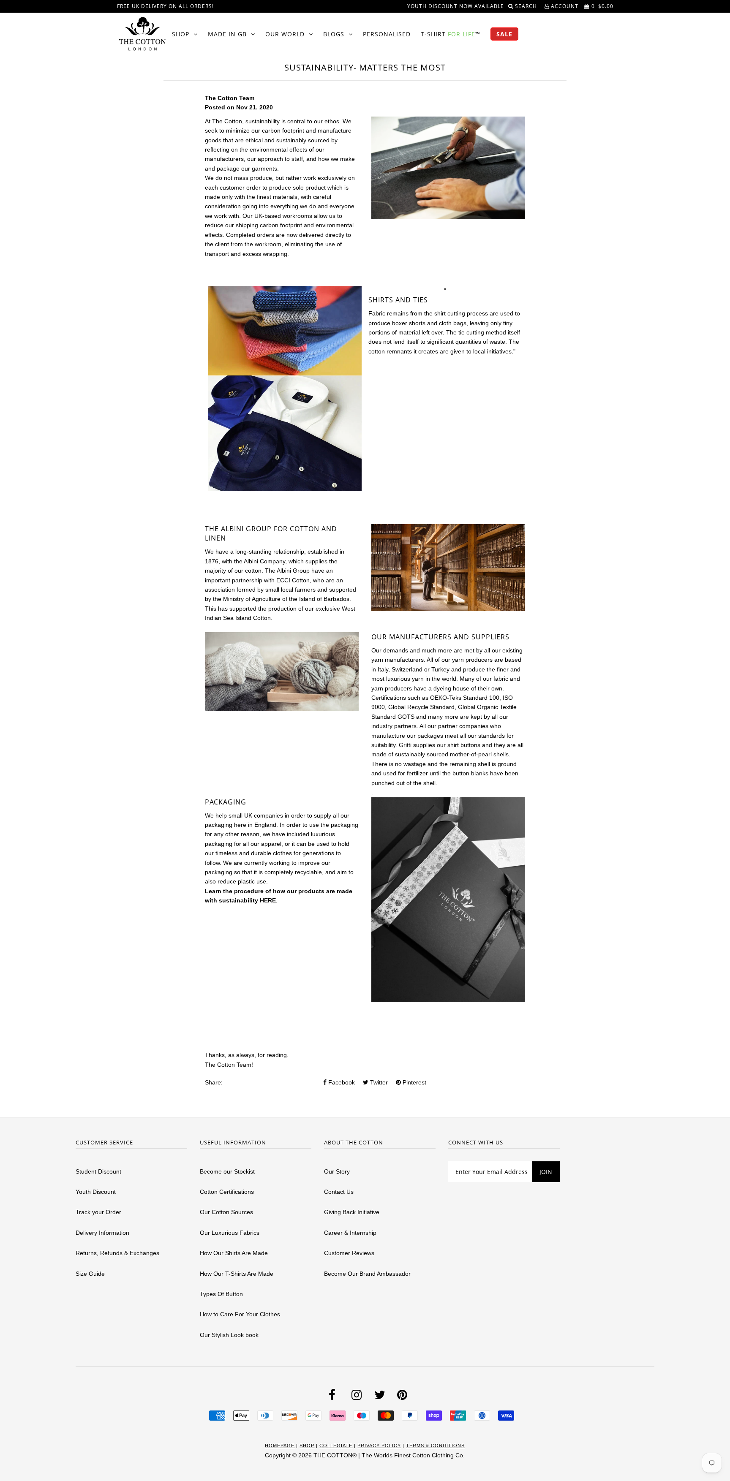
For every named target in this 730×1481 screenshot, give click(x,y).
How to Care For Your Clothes (240, 1314)
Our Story (337, 1171)
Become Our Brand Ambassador (367, 1273)
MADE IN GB (227, 34)
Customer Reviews (349, 1253)
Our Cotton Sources (226, 1212)
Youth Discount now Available (455, 6)
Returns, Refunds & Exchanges (117, 1253)
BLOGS (333, 34)
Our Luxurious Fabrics (229, 1232)
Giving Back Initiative (351, 1212)
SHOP (180, 34)
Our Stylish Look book (229, 1335)
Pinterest (413, 1082)
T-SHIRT (450, 34)
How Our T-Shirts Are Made (236, 1273)
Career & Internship (350, 1232)
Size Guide (90, 1273)
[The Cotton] (142, 34)
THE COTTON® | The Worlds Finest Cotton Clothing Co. (389, 1455)
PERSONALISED (387, 34)
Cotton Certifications (227, 1191)
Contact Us (339, 1191)
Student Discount (98, 1171)
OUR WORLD (285, 34)
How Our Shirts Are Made (234, 1253)
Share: (214, 1082)
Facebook (341, 1082)
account (563, 6)
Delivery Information (102, 1232)
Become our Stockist (227, 1171)
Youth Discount (96, 1191)
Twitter (378, 1082)
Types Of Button (221, 1294)
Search (526, 6)
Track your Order (98, 1212)
